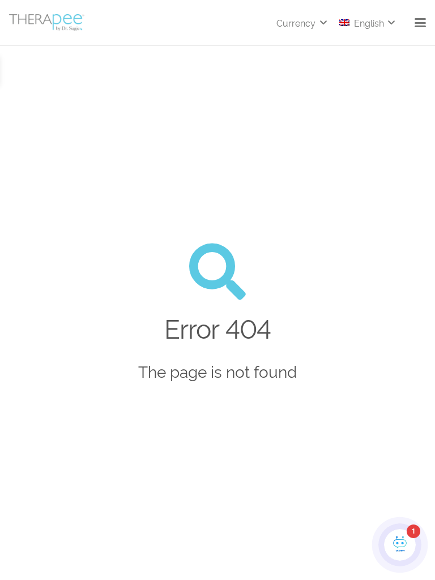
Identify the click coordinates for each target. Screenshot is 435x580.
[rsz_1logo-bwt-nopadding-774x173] (46, 22)
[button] (301, 23)
